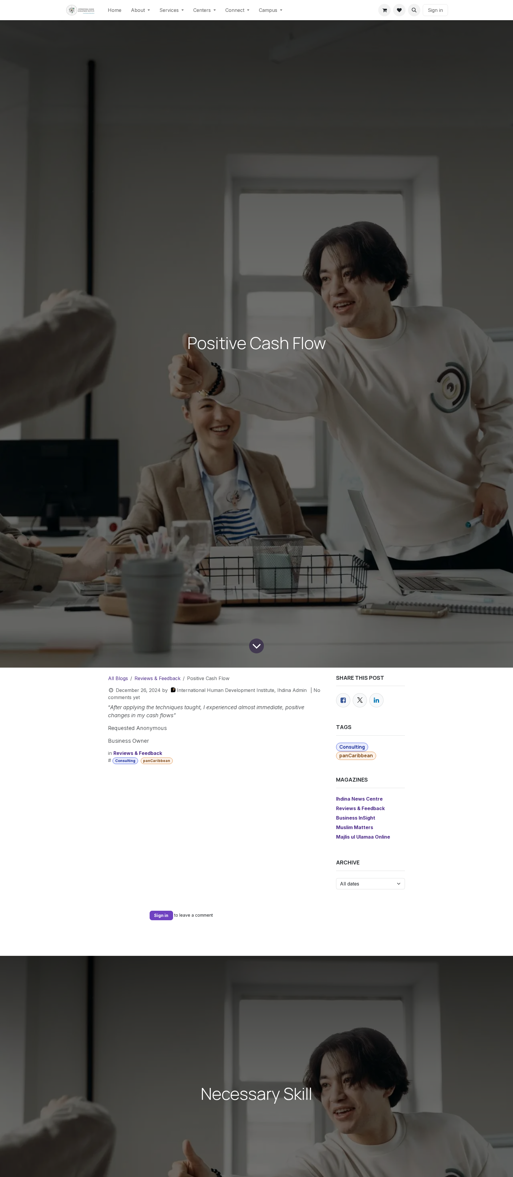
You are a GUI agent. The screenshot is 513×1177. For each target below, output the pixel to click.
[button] (414, 10)
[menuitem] (114, 10)
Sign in (435, 10)
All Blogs (118, 678)
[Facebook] (343, 700)
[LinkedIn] (376, 700)
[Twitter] (360, 700)
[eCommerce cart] (384, 10)
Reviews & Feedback (157, 678)
